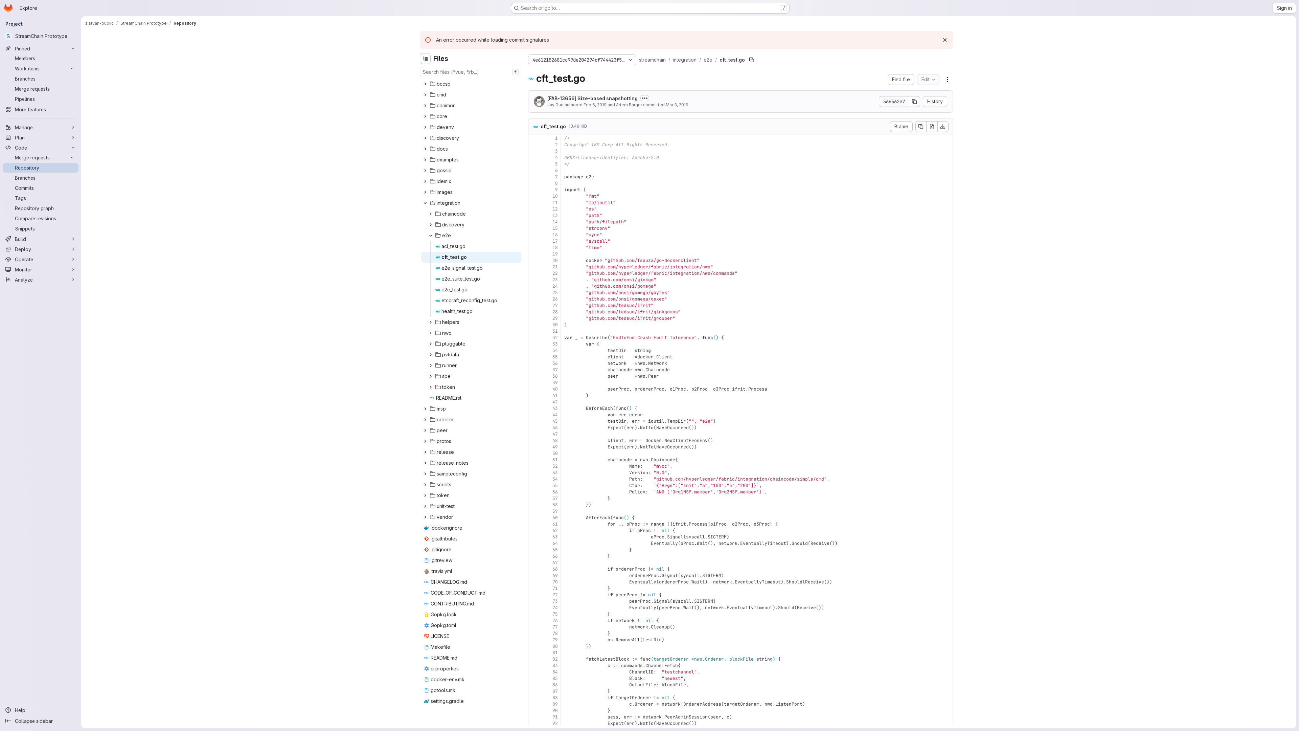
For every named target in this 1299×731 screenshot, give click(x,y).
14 (555, 222)
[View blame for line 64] (534, 543)
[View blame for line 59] (534, 511)
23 (555, 280)
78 (555, 633)
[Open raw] (932, 126)
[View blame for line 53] (534, 472)
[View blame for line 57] (534, 498)
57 (555, 498)
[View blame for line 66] (534, 556)
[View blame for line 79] (534, 640)
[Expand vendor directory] (425, 517)
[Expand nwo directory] (431, 333)
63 (555, 537)
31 (555, 331)
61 (555, 524)
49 (555, 447)
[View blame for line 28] (534, 312)
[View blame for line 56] (534, 492)
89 (555, 704)
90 (555, 710)
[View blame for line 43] (534, 408)
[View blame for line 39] (534, 382)
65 (555, 550)
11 (555, 202)
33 (555, 344)
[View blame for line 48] (534, 440)
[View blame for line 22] (534, 273)
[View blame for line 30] (534, 325)
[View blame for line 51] (534, 460)
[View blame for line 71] (534, 588)
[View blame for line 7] (534, 177)
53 (555, 472)
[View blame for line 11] (534, 202)
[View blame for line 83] (534, 665)
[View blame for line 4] (534, 157)
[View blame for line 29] (534, 318)
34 (555, 350)
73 (555, 601)
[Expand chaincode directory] (431, 214)
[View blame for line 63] (534, 537)
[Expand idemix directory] (425, 181)
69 (555, 575)
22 (555, 273)
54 (555, 479)
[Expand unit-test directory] (425, 506)
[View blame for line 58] (534, 505)
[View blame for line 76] (534, 620)
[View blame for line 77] (534, 627)
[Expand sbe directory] (431, 376)
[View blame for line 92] (534, 723)
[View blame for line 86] (534, 685)
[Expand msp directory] (425, 409)
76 (555, 620)
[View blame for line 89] (534, 704)
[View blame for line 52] (534, 466)
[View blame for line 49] (534, 447)
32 (555, 337)
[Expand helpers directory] (431, 322)
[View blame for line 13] (534, 215)
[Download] (943, 126)
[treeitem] (471, 84)
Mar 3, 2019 (677, 104)
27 (555, 305)
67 (555, 563)
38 (555, 376)
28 (555, 312)
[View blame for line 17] (534, 241)
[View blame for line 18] (534, 247)
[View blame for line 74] (534, 607)
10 (555, 196)
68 (555, 569)
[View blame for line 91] (534, 717)
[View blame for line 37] (534, 370)
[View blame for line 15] (534, 228)
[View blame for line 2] (534, 144)
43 (555, 408)
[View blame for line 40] (534, 389)
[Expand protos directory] (425, 441)
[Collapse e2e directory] (431, 235)
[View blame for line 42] (534, 402)
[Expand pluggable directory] (431, 344)
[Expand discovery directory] (425, 138)
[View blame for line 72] (534, 595)
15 (555, 228)
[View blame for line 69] (534, 575)
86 (555, 685)
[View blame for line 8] (534, 183)
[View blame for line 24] (534, 286)
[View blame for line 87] (534, 691)
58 (555, 505)
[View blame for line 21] (534, 267)
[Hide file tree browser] (425, 58)
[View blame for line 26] (534, 299)
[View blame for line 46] (534, 427)
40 (555, 389)
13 (555, 215)
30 (555, 325)
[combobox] (470, 72)
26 (555, 299)
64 (555, 543)
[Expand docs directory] (425, 149)
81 (555, 653)
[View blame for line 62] (534, 530)
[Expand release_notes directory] (425, 463)
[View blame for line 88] (534, 697)
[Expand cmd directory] (425, 95)
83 (555, 665)
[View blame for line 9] (534, 189)
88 (555, 698)
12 (555, 209)
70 (555, 582)
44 (555, 415)
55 (555, 485)
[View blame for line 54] (534, 479)
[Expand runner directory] (431, 365)
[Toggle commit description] (644, 98)
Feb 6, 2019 (595, 104)
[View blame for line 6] (534, 170)
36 (555, 363)
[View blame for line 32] (534, 337)
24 (555, 286)
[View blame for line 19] (534, 254)
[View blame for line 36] (534, 363)
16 (555, 235)
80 (555, 646)
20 (555, 260)
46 (555, 427)
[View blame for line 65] (534, 550)
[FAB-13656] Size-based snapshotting (592, 98)
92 (555, 723)
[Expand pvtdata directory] (431, 355)
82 (555, 659)
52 (555, 466)
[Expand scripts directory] (425, 485)
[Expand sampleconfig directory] (425, 474)
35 (555, 357)
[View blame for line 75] (534, 614)
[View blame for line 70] (534, 582)
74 (555, 608)
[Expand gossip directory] (425, 171)
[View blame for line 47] (534, 434)
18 (555, 247)
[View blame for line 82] (534, 659)
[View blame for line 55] (534, 485)
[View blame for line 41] (534, 395)
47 (555, 434)
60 (555, 517)
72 (555, 595)
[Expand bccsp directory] (425, 84)
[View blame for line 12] (534, 209)
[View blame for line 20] (534, 260)
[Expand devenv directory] (425, 127)
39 (555, 382)
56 (555, 492)
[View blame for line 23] (534, 279)
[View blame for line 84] (534, 672)
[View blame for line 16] (534, 234)
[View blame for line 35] (534, 357)
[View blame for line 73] (534, 601)
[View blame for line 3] (534, 151)
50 (555, 453)
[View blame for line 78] (534, 633)
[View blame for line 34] (534, 350)
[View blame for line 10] (534, 196)
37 (555, 370)
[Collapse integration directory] (425, 203)
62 (555, 530)
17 (555, 241)
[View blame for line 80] (534, 646)
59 (555, 511)
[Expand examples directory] (425, 160)
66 (555, 556)
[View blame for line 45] (534, 421)
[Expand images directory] (425, 192)
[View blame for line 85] (534, 678)
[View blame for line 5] (534, 164)
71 (555, 588)
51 (555, 460)
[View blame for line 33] (534, 344)
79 (555, 640)
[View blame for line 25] (534, 292)
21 (555, 267)
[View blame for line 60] (534, 517)
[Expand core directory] (425, 116)
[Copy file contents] (920, 126)
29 (555, 318)
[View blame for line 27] (534, 305)
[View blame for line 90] (534, 710)
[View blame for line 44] (534, 415)
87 (555, 691)
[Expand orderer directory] (425, 420)
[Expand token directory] (431, 387)
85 (555, 678)
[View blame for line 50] (534, 453)
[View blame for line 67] (534, 562)
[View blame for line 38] (534, 376)
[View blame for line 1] (534, 138)
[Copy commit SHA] (914, 101)
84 (555, 672)
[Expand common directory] (425, 106)
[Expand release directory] (425, 452)
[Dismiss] (945, 40)
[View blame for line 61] (534, 524)
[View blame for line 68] (534, 569)
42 (555, 402)
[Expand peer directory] (425, 430)
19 (555, 254)
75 (555, 614)
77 (555, 627)
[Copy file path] (751, 59)
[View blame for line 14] (534, 222)
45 (555, 421)
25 (555, 292)
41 (555, 395)
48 (555, 440)
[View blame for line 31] (534, 331)
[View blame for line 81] (534, 652)
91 (555, 717)
